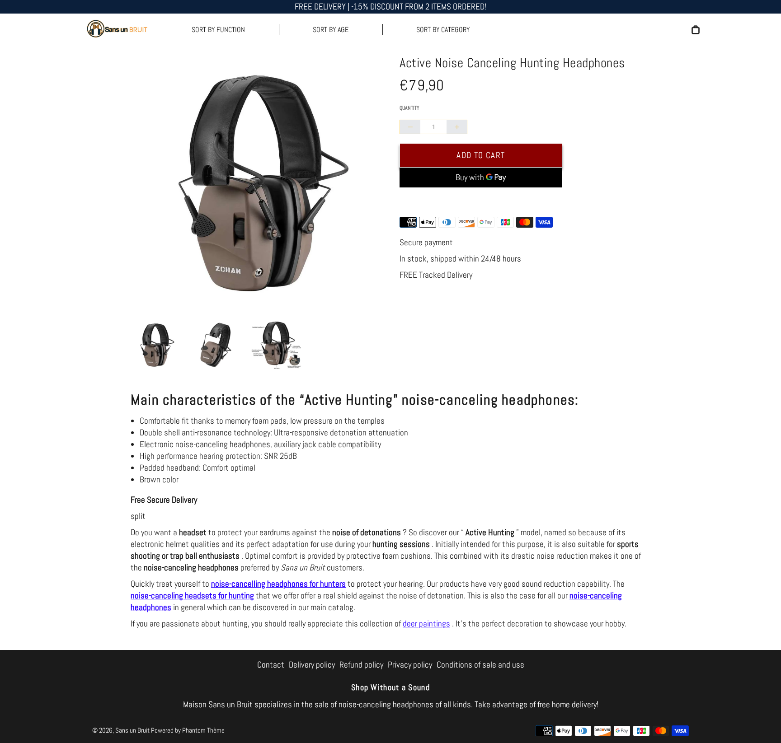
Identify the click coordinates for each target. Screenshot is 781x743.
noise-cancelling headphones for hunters (278, 583)
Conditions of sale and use (480, 664)
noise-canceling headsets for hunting (192, 595)
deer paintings (426, 623)
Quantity (409, 108)
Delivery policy (312, 664)
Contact (270, 664)
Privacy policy (410, 664)
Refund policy (361, 664)
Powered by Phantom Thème (188, 730)
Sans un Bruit (132, 730)
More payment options (481, 200)
